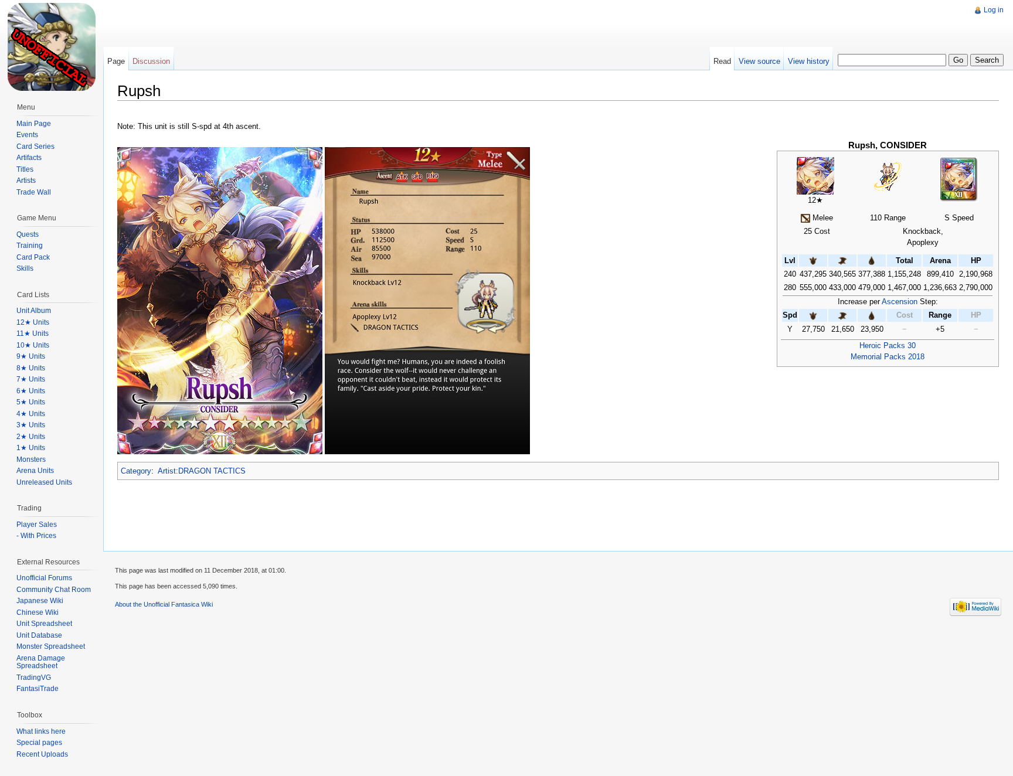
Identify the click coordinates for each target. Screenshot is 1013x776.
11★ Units (32, 333)
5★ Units (30, 402)
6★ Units (30, 391)
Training (29, 245)
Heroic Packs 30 (887, 345)
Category (136, 471)
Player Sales (36, 524)
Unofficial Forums (44, 578)
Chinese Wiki (37, 612)
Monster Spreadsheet (50, 646)
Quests (27, 234)
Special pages (39, 742)
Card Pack (33, 257)
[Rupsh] (815, 175)
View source (759, 61)
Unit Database (39, 635)
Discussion (151, 61)
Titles (24, 169)
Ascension (899, 301)
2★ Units (30, 437)
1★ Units (30, 448)
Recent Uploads (42, 754)
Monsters (31, 459)
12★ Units (32, 322)
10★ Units (32, 345)
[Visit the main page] (51, 47)
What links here (41, 731)
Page (116, 61)
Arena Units (35, 471)
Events (27, 135)
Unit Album (33, 311)
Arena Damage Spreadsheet (40, 662)
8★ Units (30, 368)
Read (722, 61)
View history (809, 61)
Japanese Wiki (39, 601)
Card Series (35, 146)
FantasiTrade (37, 689)
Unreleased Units (44, 482)
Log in (994, 10)
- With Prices (36, 536)
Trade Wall (33, 192)
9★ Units (30, 356)
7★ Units (30, 379)
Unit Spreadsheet (44, 624)
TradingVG (33, 677)
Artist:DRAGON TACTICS (202, 471)
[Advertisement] (316, 26)
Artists (26, 180)
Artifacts (29, 158)
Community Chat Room (53, 590)
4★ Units (30, 414)
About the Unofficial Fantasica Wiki (164, 604)
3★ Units (30, 425)
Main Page (33, 124)
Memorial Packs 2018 (887, 356)
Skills (24, 268)
